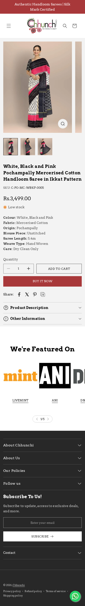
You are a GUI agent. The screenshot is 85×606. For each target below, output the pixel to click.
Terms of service (56, 591)
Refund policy (33, 591)
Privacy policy (12, 591)
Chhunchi (19, 585)
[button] (9, 26)
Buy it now (43, 281)
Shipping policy (13, 595)
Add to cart (59, 268)
